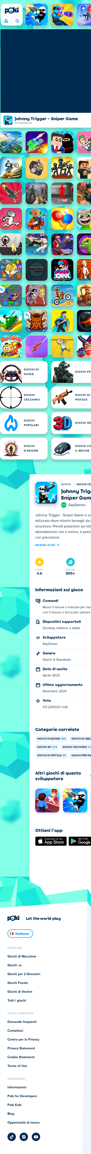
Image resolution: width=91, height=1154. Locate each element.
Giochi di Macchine (21, 956)
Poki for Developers (22, 1096)
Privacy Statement (21, 1048)
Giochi (66, 484)
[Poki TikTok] (11, 1137)
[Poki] (12, 10)
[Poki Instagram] (24, 1137)
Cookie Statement (21, 1057)
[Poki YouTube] (36, 1137)
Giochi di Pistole (51, 755)
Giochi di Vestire (19, 991)
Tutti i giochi (16, 1000)
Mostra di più (45, 544)
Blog (10, 1113)
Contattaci (15, 1030)
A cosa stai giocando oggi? (17, 21)
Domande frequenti (22, 1022)
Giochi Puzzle (17, 983)
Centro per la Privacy (23, 1039)
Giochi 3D (47, 747)
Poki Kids (14, 1105)
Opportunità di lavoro (23, 1122)
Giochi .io (14, 965)
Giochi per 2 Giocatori (23, 974)
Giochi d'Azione (51, 738)
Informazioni (16, 1087)
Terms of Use (17, 1066)
